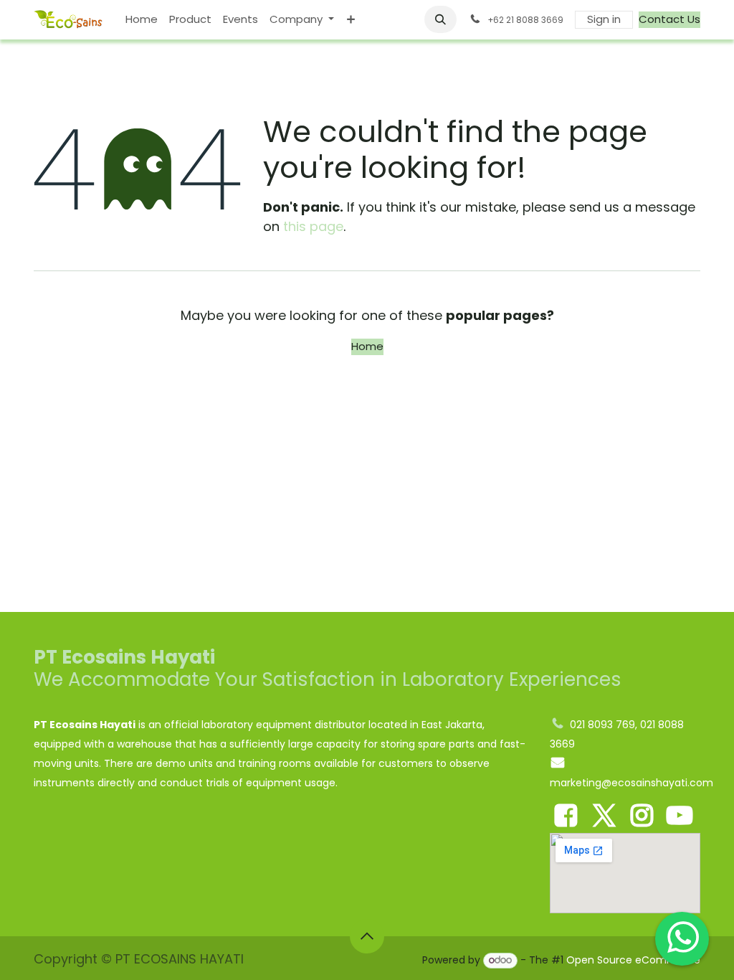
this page (313, 226)
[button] (440, 19)
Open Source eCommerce (633, 960)
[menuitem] (141, 20)
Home (367, 346)
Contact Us (669, 19)
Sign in (604, 19)
